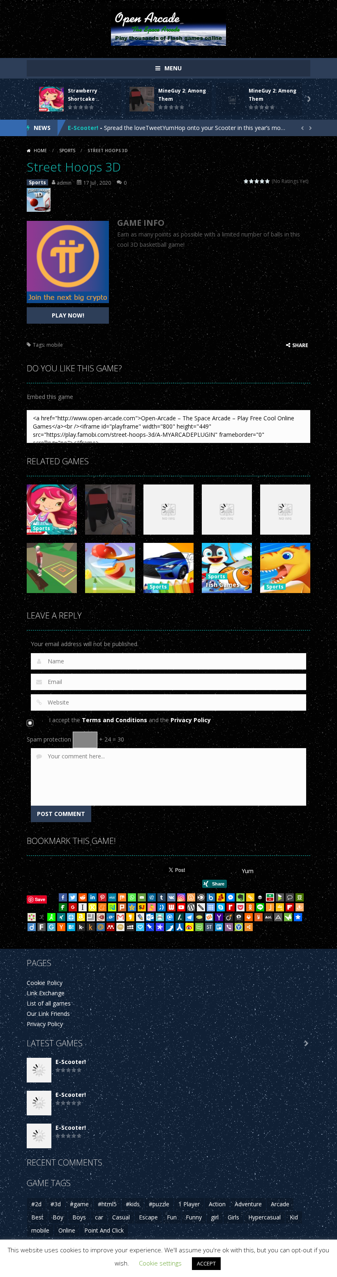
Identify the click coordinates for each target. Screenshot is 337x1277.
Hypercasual (264, 1217)
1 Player (189, 1204)
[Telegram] (189, 917)
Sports (67, 150)
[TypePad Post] (199, 917)
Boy (58, 1217)
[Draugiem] (299, 907)
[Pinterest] (102, 897)
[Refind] (170, 917)
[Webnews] (171, 907)
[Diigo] (32, 927)
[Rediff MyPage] (230, 907)
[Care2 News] (288, 917)
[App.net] (278, 917)
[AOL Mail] (268, 917)
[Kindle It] (91, 927)
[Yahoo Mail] (219, 917)
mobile (54, 344)
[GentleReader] (51, 927)
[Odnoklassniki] (250, 907)
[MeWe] (112, 897)
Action (217, 1204)
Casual (121, 1217)
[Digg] (152, 897)
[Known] (92, 907)
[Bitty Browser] (91, 917)
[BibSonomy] (41, 917)
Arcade (280, 1204)
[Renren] (179, 927)
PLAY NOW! (68, 315)
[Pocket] (240, 907)
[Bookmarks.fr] (32, 917)
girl (215, 1217)
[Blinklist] (201, 897)
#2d (36, 1204)
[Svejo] (152, 907)
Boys (79, 1217)
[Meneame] (102, 907)
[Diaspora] (298, 917)
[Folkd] (110, 917)
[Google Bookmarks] (73, 907)
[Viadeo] (229, 917)
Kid (294, 1217)
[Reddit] (82, 897)
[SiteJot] (142, 907)
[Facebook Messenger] (230, 897)
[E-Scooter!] (39, 1069)
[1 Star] (246, 181)
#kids (133, 1204)
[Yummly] (258, 917)
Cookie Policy (44, 983)
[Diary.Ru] (101, 917)
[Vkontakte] (171, 897)
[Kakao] (130, 917)
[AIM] (51, 917)
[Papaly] (140, 927)
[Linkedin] (92, 897)
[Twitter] (73, 897)
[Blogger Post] (191, 897)
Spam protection (49, 739)
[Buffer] (260, 897)
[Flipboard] (290, 907)
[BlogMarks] (280, 897)
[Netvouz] (112, 907)
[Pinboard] (150, 927)
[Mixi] (120, 927)
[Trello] (219, 927)
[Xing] (61, 917)
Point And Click (104, 1230)
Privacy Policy (191, 720)
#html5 (107, 1204)
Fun (172, 1217)
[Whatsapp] (132, 897)
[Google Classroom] (280, 907)
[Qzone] (132, 907)
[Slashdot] (179, 917)
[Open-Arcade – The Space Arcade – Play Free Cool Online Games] (168, 26)
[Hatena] (71, 927)
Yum (248, 871)
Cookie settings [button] (160, 1263)
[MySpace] (130, 927)
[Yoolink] (239, 927)
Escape (148, 1217)
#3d (56, 1204)
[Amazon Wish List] (81, 917)
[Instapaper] (82, 907)
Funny (194, 1217)
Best (37, 1217)
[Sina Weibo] (189, 927)
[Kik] (81, 927)
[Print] (249, 917)
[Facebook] (63, 897)
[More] (249, 927)
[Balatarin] (270, 897)
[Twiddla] (201, 907)
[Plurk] (122, 907)
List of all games (49, 1003)
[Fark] (41, 927)
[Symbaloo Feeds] (211, 907)
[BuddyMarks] (221, 897)
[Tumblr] (161, 897)
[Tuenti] (161, 907)
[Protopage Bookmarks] (160, 927)
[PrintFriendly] (160, 917)
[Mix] (122, 897)
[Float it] (71, 917)
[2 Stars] (251, 181)
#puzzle (159, 1204)
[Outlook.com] (150, 917)
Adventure (248, 1204)
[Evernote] (240, 897)
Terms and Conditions (114, 720)
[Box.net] (211, 897)
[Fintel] (63, 907)
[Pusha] (170, 927)
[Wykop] (209, 917)
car (99, 1217)
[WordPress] (191, 907)
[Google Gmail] (120, 917)
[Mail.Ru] (101, 927)
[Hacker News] (61, 927)
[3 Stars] (257, 181)
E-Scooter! (83, 128)
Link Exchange (46, 993)
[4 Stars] (262, 181)
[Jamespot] (270, 907)
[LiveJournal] (140, 917)
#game (79, 1204)
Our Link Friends (48, 1013)
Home (40, 150)
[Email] (142, 897)
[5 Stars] (267, 181)
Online (66, 1230)
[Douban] (299, 897)
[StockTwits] (209, 927)
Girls (233, 1217)
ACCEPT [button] (206, 1263)
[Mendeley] (110, 927)
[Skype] (221, 907)
